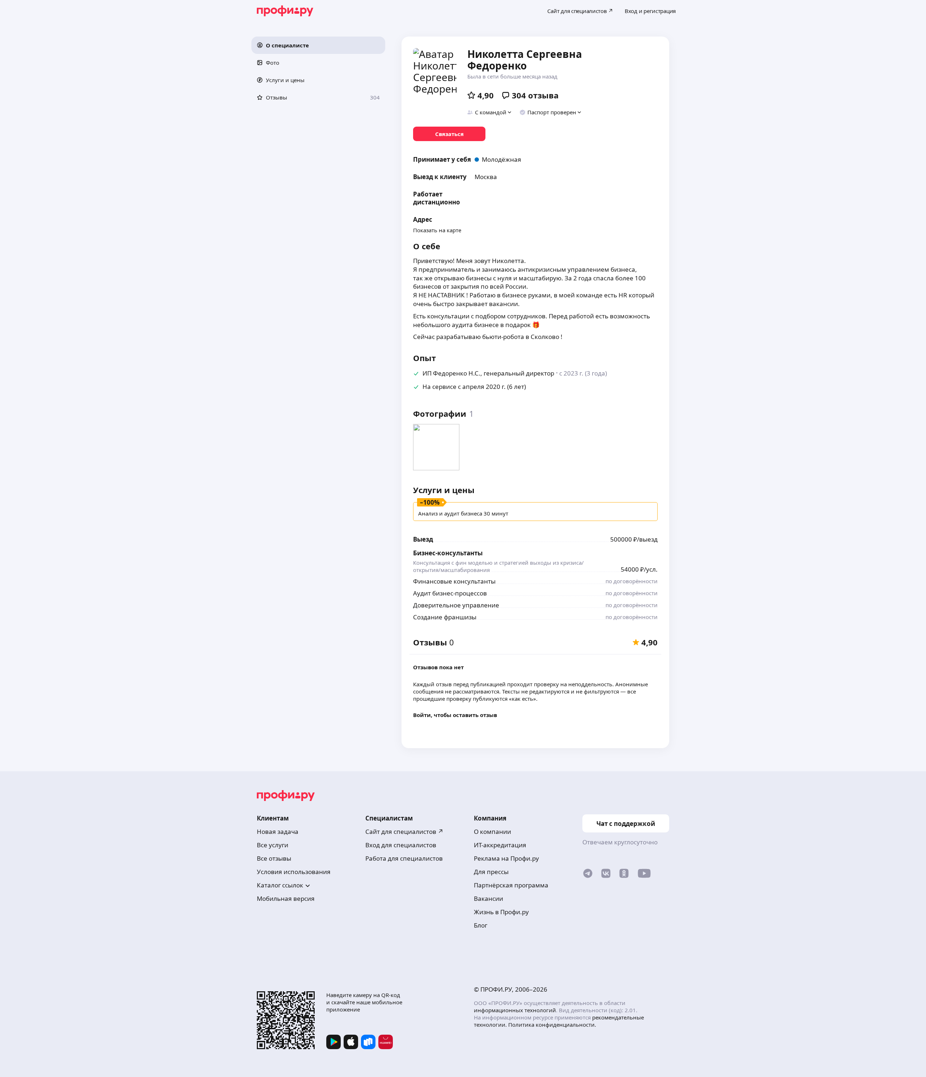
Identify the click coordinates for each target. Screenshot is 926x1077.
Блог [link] (480, 925)
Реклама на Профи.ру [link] (506, 858)
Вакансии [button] (488, 898)
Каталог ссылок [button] (280, 885)
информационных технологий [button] (515, 1010)
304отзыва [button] (535, 95)
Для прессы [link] (491, 872)
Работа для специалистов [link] (404, 858)
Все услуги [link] (272, 845)
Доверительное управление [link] (456, 605)
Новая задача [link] (277, 831)
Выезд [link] (423, 539)
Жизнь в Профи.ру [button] (501, 912)
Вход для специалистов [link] (400, 845)
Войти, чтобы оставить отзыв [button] (455, 714)
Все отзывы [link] (274, 858)
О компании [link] (492, 831)
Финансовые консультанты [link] (454, 581)
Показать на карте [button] (437, 230)
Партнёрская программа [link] (511, 885)
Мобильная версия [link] (286, 898)
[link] (449, 134)
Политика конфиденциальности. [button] (552, 1024)
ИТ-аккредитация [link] (500, 845)
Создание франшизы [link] (444, 617)
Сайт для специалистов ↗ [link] (404, 831)
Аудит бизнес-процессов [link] (450, 593)
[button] (318, 45)
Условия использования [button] (294, 872)
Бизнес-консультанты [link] (448, 553)
